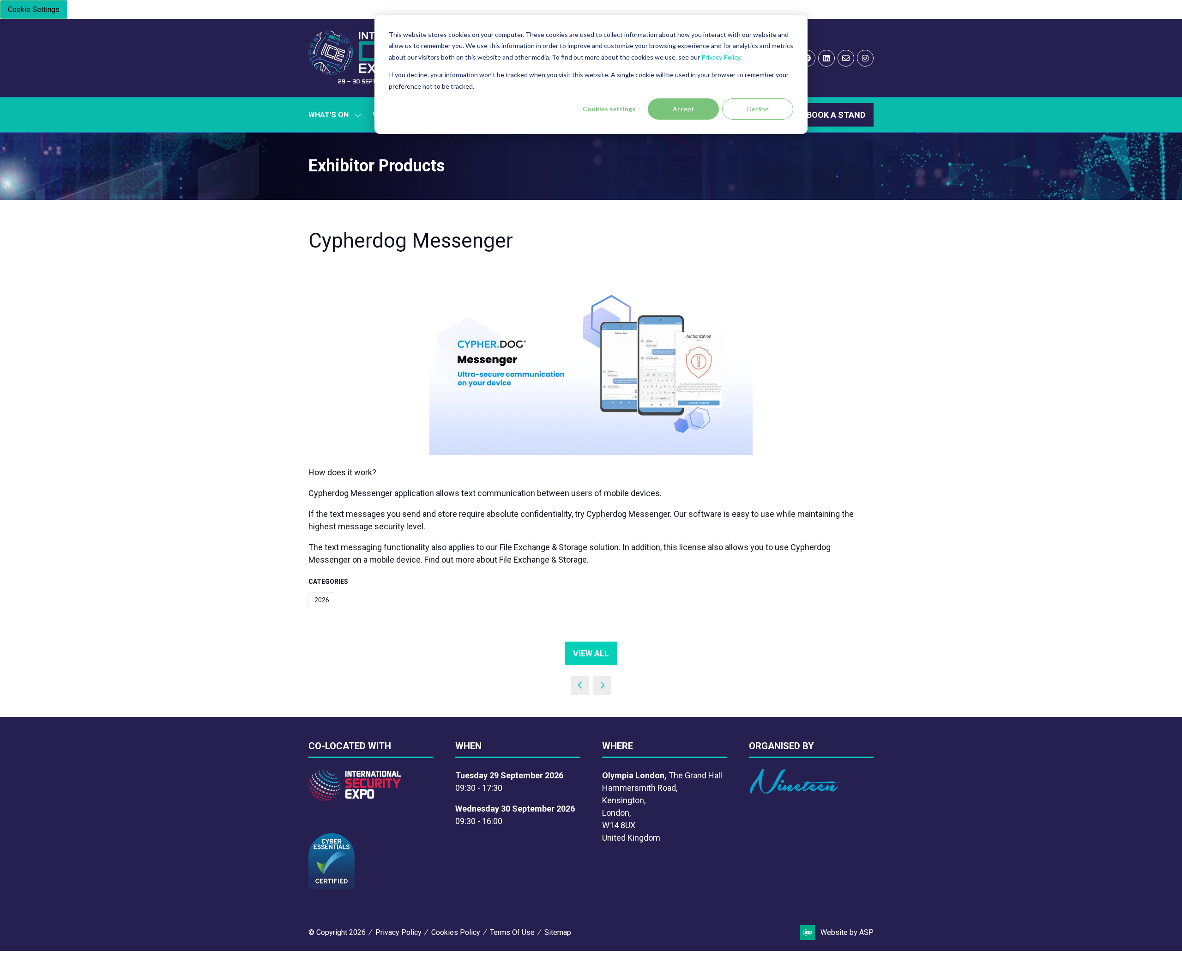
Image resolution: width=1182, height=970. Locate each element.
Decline (758, 109)
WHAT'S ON (328, 114)
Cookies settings (609, 109)
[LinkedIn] (826, 58)
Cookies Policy (455, 932)
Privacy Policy (720, 57)
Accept (683, 109)
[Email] (846, 58)
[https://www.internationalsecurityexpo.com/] (354, 798)
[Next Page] (602, 685)
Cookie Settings (34, 9)
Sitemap (557, 932)
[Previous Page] (580, 685)
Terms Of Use (512, 932)
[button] (836, 115)
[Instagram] (865, 58)
